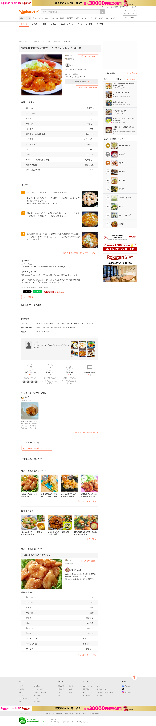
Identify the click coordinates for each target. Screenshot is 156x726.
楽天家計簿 (114, 7)
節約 (70, 692)
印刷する (30, 297)
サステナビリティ (82, 722)
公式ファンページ (66, 24)
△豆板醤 (29, 139)
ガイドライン (38, 698)
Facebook (128, 686)
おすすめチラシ (125, 7)
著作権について (69, 713)
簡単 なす (63, 18)
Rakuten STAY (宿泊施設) (105, 692)
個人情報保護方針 (57, 713)
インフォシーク (104, 7)
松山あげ (47, 18)
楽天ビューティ (87, 692)
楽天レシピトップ (24, 41)
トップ (21, 686)
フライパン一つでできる (64, 323)
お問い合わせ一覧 (67, 722)
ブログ (99, 686)
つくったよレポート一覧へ (85, 432)
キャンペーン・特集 (85, 24)
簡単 (70, 689)
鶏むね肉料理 (56, 327)
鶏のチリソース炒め (43, 331)
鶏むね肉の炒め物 (69, 327)
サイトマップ (38, 689)
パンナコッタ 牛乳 (86, 18)
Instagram (128, 692)
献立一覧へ (91, 539)
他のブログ (62, 292)
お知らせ (37, 701)
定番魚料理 (61, 689)
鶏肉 (49, 41)
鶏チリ (38, 327)
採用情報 (78, 713)
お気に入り (126, 13)
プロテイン (55, 18)
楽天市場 (134, 7)
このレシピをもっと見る (86, 655)
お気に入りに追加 (89, 56)
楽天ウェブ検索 (102, 689)
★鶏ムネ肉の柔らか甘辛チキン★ (37, 555)
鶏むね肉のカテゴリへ (87, 501)
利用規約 (37, 695)
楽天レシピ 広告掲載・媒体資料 (91, 713)
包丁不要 (70, 18)
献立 (44, 24)
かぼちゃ (114, 18)
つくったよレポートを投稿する (87, 87)
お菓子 (60, 695)
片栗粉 (28, 118)
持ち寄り (76, 18)
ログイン (134, 13)
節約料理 (46, 327)
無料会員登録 (130, 17)
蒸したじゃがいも (38, 18)
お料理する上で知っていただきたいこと (79, 253)
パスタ (60, 692)
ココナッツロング (104, 18)
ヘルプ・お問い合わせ (41, 692)
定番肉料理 (61, 686)
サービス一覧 (55, 722)
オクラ (96, 18)
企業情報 (48, 713)
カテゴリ (35, 24)
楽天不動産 (86, 689)
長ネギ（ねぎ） (79, 323)
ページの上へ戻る (134, 677)
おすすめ (24, 24)
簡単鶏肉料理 (48, 323)
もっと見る (131, 73)
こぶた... (37, 342)
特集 (20, 701)
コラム (53, 24)
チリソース (91, 323)
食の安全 (100, 24)
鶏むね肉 (57, 41)
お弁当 (71, 686)
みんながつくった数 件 (81, 82)
